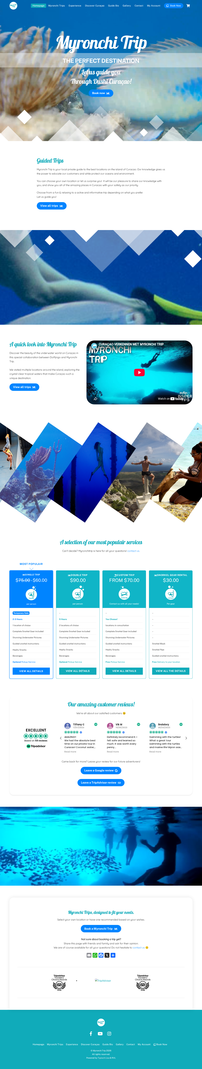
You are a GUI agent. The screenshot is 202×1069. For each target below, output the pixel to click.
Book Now (175, 5)
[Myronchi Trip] (13, 8)
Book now (98, 93)
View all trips (49, 205)
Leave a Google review (99, 770)
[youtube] (100, 1033)
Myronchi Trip (99, 1050)
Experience (75, 5)
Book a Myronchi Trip (98, 928)
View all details (31, 671)
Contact (139, 5)
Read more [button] (89, 751)
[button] (61, 738)
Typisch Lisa (103, 1058)
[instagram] (110, 1033)
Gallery (127, 5)
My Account (153, 5)
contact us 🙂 (141, 947)
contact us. (133, 550)
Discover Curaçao (94, 5)
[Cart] (188, 6)
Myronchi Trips (56, 5)
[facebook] (91, 1033)
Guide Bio (113, 5)
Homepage (39, 5)
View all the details (171, 670)
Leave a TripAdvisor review (98, 782)
